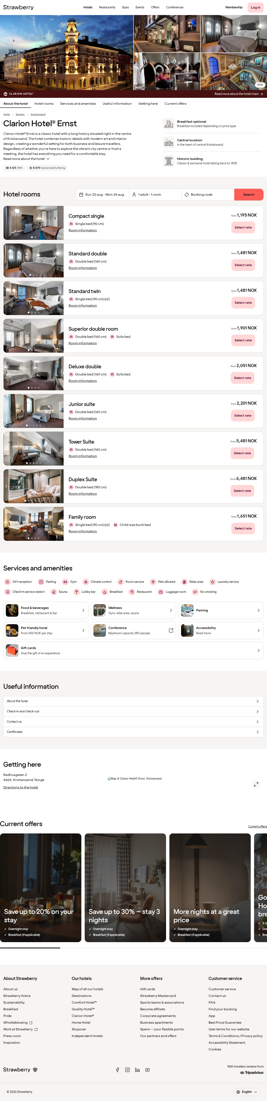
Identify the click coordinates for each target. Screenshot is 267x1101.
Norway (20, 114)
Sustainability (14, 1002)
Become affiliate (152, 1009)
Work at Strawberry (18, 1029)
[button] (34, 223)
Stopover (79, 1029)
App (212, 1016)
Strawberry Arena (16, 996)
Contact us (217, 996)
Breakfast (10, 1009)
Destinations (82, 996)
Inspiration (11, 1042)
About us (10, 989)
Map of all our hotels (87, 989)
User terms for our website (229, 1029)
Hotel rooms (44, 103)
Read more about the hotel (24, 159)
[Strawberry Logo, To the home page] (18, 7)
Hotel (6, 114)
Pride (7, 1016)
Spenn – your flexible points (162, 1029)
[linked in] (137, 1069)
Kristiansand (38, 114)
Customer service (222, 989)
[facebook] (117, 1069)
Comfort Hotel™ (84, 1002)
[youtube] (147, 1069)
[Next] (58, 223)
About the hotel (15, 103)
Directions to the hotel (20, 787)
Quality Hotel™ (83, 1009)
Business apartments (156, 1022)
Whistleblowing (15, 1022)
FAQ (212, 1002)
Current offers (175, 103)
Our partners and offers (158, 1036)
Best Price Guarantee (225, 1022)
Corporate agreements (158, 1016)
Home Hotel (81, 1022)
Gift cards (147, 989)
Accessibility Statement (227, 1042)
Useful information (117, 103)
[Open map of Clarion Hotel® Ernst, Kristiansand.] (256, 784)
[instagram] (127, 1069)
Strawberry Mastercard (158, 996)
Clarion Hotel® (83, 1016)
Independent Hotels (87, 1036)
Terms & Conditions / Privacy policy (236, 1036)
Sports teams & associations (162, 1002)
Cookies (215, 1049)
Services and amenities (78, 103)
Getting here (148, 103)
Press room (12, 1036)
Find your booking (223, 1009)
